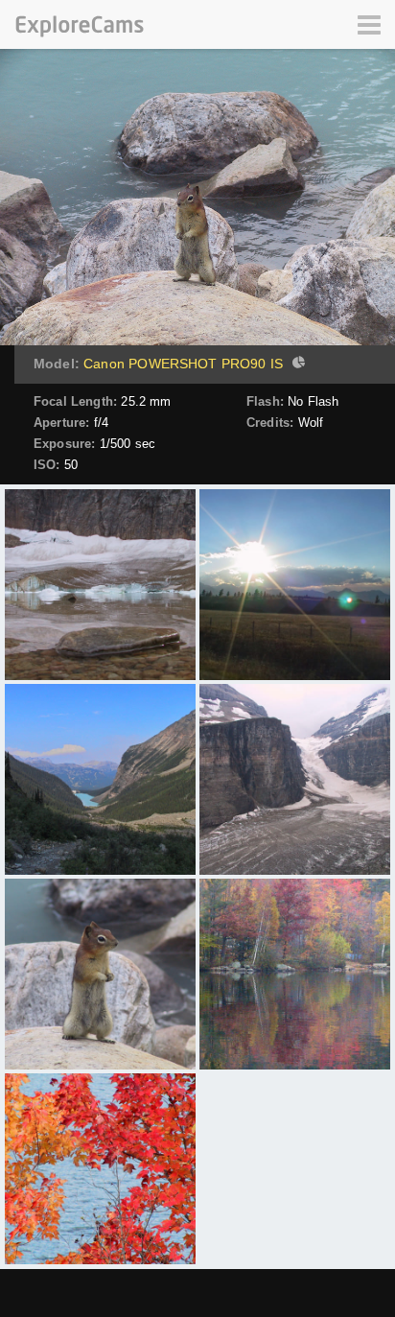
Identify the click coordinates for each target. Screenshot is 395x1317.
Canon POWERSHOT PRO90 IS (183, 363)
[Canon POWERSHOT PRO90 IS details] (296, 364)
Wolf (311, 422)
